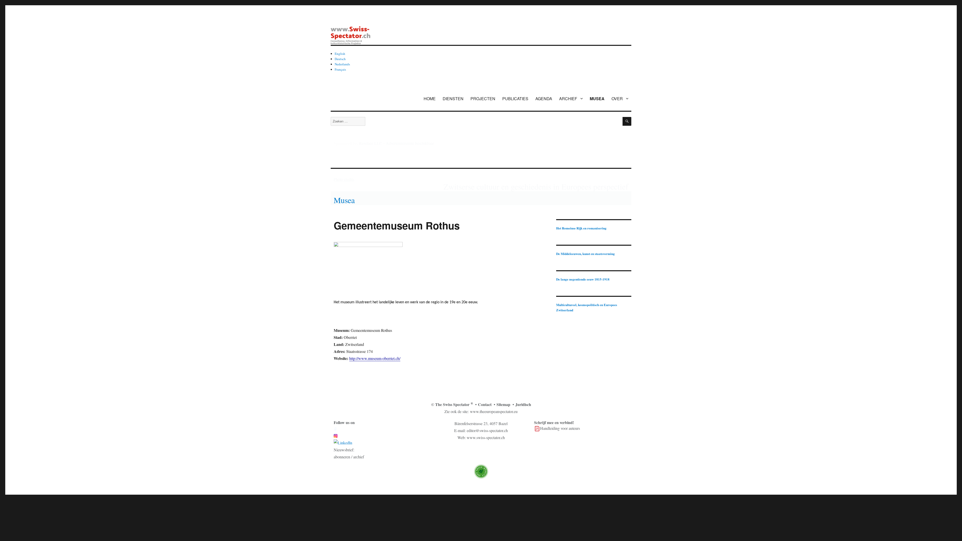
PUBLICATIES (515, 98)
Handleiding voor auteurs (560, 428)
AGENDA (543, 98)
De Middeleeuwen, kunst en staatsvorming (585, 253)
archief (358, 456)
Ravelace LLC (370, 143)
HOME (430, 98)
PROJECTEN (482, 98)
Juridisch (523, 404)
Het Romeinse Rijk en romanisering (581, 228)
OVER (617, 98)
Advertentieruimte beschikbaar (410, 143)
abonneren (342, 456)
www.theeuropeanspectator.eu (494, 411)
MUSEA (597, 98)
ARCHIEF (568, 98)
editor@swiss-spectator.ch (487, 430)
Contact (485, 404)
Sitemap (503, 404)
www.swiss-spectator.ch (486, 437)
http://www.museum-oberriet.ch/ (374, 358)
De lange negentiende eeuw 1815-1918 (583, 279)
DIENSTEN (453, 98)
